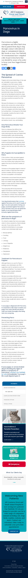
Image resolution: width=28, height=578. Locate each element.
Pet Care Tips (9, 391)
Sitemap (20, 567)
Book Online (7, 6)
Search (24, 567)
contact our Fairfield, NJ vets (13, 373)
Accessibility (14, 567)
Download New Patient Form (12, 395)
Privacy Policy (14, 564)
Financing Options (9, 399)
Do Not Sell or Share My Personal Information (14, 566)
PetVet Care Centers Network (16, 572)
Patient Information (9, 387)
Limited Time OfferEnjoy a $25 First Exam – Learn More (14, 21)
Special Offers (8, 403)
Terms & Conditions (7, 567)
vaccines (21, 201)
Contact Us (14, 531)
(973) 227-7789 (15, 3)
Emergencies (21, 6)
